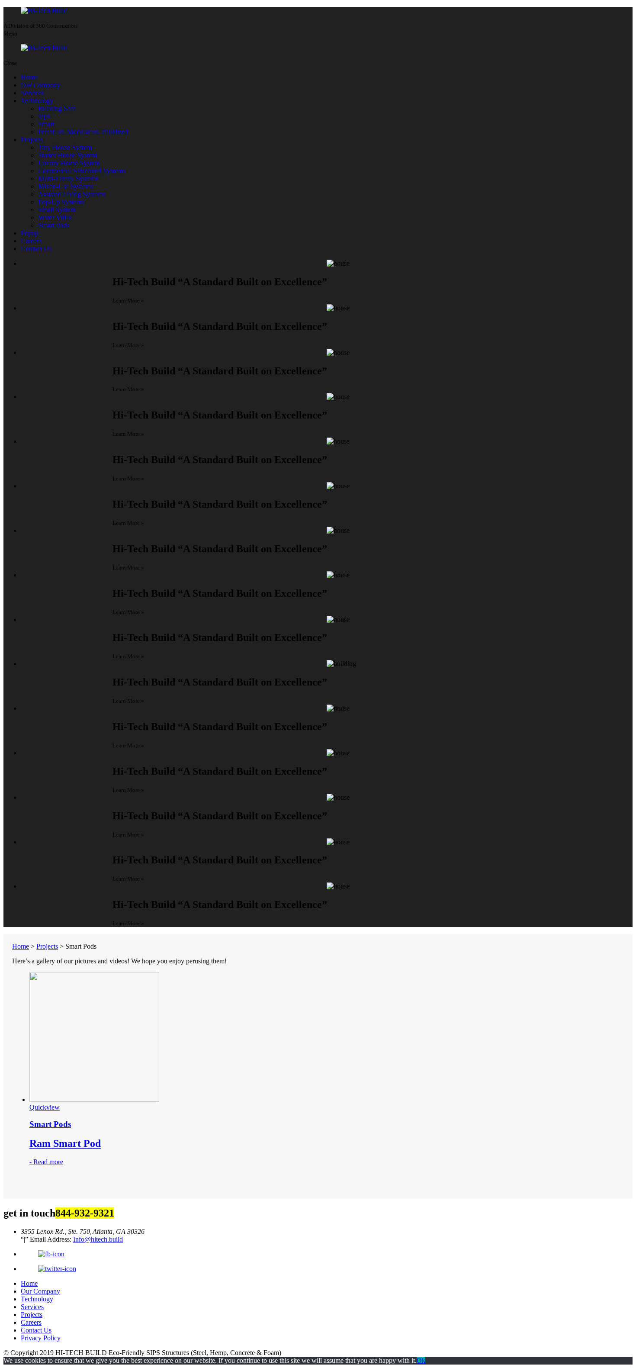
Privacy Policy (41, 1338)
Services (32, 93)
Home (29, 77)
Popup (30, 233)
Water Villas (54, 217)
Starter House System (67, 155)
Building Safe (57, 108)
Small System (56, 209)
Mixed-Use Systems (65, 186)
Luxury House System (69, 163)
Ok (421, 1360)
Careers (31, 241)
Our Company (40, 85)
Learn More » (128, 300)
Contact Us (36, 248)
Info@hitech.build (98, 1239)
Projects (31, 139)
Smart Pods (53, 225)
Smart (46, 124)
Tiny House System (65, 147)
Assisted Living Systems (71, 194)
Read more (48, 1161)
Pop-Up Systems (61, 202)
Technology (37, 100)
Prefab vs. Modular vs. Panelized (83, 131)
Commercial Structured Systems (81, 170)
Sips (44, 116)
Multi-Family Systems (68, 178)
